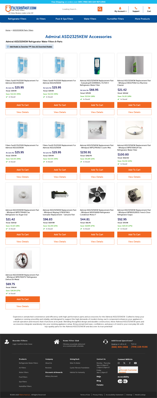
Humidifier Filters (25, 386)
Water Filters (23, 372)
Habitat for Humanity (77, 372)
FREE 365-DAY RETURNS (94, 2)
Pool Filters (23, 377)
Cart (149, 11)
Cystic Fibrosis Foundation (79, 368)
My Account (120, 11)
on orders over (67, 2)
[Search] (100, 9)
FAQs (99, 376)
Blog (99, 380)
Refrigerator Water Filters (28, 363)
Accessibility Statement (114, 395)
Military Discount (51, 376)
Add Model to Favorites (19, 47)
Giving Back (74, 359)
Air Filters (22, 368)
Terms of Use (85, 395)
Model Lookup (140, 395)
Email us (114, 344)
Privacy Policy (98, 395)
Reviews (48, 368)
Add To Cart (23, 105)
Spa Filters (23, 382)
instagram (119, 363)
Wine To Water (75, 363)
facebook (129, 363)
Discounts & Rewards (54, 372)
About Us (48, 363)
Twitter (124, 363)
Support (136, 11)
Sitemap (129, 395)
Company (49, 359)
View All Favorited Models (42, 47)
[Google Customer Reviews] (128, 369)
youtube (135, 363)
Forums (100, 385)
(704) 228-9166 (139, 347)
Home (8, 30)
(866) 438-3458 (119, 347)
